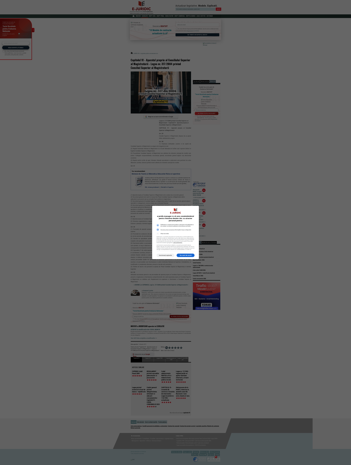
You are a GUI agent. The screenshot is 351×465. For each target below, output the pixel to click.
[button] (175, 233)
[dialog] (175, 232)
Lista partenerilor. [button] (177, 242)
